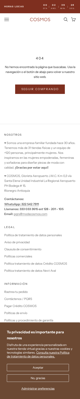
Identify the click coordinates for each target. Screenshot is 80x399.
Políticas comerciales (18, 256)
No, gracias (38, 378)
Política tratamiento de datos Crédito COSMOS (35, 264)
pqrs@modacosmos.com (30, 214)
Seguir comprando (40, 89)
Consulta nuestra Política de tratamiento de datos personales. (38, 354)
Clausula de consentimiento (22, 249)
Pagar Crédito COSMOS (20, 306)
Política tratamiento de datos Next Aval (30, 271)
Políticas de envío (15, 313)
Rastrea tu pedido (16, 292)
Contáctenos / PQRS (18, 299)
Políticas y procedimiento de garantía (28, 320)
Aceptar (38, 367)
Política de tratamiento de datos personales (33, 235)
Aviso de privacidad (17, 242)
